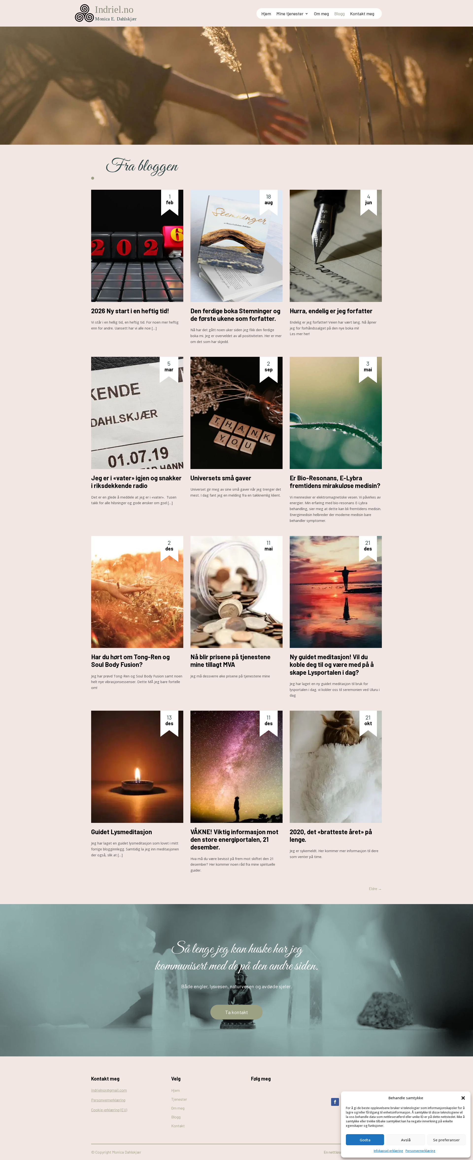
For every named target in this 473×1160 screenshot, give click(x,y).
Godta (365, 1139)
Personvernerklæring (420, 1151)
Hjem (266, 14)
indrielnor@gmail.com (109, 1090)
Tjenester (179, 1099)
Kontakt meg (362, 14)
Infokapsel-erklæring (388, 1151)
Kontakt (178, 1125)
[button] (463, 1098)
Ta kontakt (236, 1012)
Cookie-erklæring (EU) (109, 1109)
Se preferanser (446, 1139)
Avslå (406, 1139)
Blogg (339, 14)
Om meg (321, 14)
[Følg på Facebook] (335, 1102)
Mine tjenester (290, 14)
